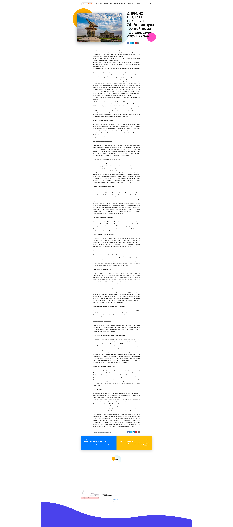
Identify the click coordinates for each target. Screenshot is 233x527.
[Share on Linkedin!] (133, 43)
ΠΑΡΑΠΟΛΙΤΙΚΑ (123, 3)
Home (95, 3)
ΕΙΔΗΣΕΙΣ (100, 3)
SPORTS (138, 3)
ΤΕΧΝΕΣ (106, 3)
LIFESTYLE (115, 3)
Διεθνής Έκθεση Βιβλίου (102, 432)
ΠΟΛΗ (110, 3)
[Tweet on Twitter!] (131, 43)
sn (127, 39)
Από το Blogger (117, 499)
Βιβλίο (95, 432)
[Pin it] (136, 43)
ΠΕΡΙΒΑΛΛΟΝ (131, 3)
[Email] (138, 43)
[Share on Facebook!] (128, 43)
